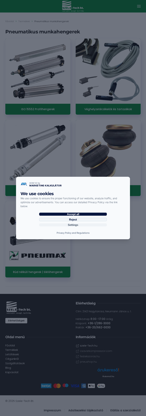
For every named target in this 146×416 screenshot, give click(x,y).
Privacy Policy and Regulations (73, 232)
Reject (73, 219)
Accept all (73, 214)
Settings (73, 224)
